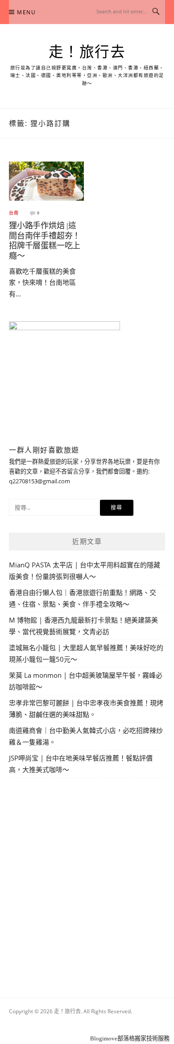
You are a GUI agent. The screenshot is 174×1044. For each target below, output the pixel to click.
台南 (14, 213)
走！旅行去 (87, 52)
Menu (26, 12)
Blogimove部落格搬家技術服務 (130, 1038)
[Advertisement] (87, 877)
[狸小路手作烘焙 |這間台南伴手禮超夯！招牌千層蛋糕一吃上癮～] (46, 180)
